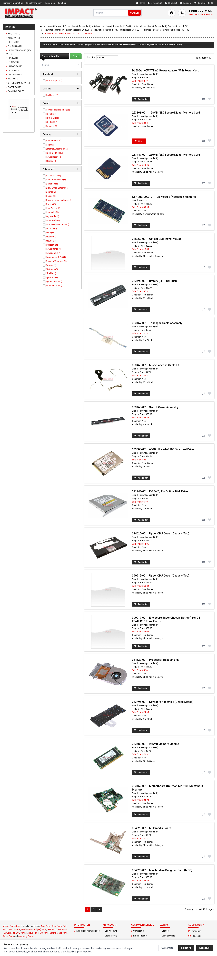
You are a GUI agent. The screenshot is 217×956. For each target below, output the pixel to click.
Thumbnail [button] (48, 74)
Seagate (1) (51, 126)
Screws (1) (51, 265)
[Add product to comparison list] (203, 99)
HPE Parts (12, 58)
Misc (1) (50, 232)
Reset (76, 56)
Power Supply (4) (53, 157)
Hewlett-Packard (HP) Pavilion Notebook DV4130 (166, 30)
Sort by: (91, 57)
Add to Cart (142, 99)
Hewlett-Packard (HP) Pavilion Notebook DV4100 (116, 30)
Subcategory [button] (49, 169)
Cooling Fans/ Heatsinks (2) (59, 200)
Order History (110, 936)
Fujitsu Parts (14, 46)
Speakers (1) (52, 277)
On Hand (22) (52, 95)
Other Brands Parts (18, 83)
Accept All (204, 947)
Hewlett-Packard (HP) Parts (18, 52)
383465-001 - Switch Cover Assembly (155, 407)
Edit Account (110, 931)
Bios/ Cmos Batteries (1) (58, 188)
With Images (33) (54, 80)
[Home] (20, 12)
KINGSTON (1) (52, 118)
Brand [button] (45, 103)
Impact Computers (11, 926)
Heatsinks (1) (52, 212)
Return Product (140, 936)
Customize (167, 947)
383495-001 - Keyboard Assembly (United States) (162, 701)
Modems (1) (51, 237)
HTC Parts (12, 62)
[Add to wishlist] (210, 99)
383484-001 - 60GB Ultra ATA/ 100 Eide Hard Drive (163, 449)
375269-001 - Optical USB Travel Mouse (156, 238)
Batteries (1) (52, 184)
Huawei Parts (14, 66)
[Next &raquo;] (99, 909)
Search (134, 13)
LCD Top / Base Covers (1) (58, 224)
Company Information (13, 3)
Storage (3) (51, 161)
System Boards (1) (55, 281)
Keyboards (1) (52, 216)
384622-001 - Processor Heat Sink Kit (155, 659)
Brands (165, 931)
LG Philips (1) (52, 122)
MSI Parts (12, 79)
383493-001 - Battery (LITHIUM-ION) (154, 281)
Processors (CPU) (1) (56, 257)
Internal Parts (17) (54, 153)
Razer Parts (14, 87)
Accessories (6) (53, 141)
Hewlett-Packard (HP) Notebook (86, 26)
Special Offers (168, 936)
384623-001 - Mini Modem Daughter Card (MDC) (162, 870)
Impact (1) (51, 114)
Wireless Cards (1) (55, 285)
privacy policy (84, 951)
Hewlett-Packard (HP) (56, 26)
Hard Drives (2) (53, 208)
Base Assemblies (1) (56, 180)
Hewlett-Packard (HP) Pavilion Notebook (124, 26)
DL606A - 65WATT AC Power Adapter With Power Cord (165, 70)
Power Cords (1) (53, 249)
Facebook (202, 935)
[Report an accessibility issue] (171, 13)
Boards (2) (51, 192)
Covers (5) (51, 204)
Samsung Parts (15, 91)
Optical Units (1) (53, 245)
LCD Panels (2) (53, 220)
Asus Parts (13, 38)
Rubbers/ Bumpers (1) (56, 261)
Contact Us (50, 3)
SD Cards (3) (52, 269)
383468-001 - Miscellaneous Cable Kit (155, 365)
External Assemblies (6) (57, 149)
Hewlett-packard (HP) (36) (58, 110)
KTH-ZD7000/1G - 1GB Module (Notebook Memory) (164, 196)
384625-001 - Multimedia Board (151, 828)
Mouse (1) (51, 241)
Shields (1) (51, 273)
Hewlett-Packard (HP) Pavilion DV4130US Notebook (68, 33)
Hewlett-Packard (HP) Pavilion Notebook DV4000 (67, 30)
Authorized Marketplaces (88, 931)
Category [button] (47, 134)
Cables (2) (51, 196)
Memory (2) (51, 228)
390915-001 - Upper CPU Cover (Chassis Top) (160, 575)
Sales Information (34, 3)
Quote (140, 141)
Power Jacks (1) (53, 253)
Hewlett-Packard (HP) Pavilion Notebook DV (167, 26)
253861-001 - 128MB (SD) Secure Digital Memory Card (166, 112)
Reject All (186, 947)
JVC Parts (12, 70)
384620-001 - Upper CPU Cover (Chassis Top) (160, 533)
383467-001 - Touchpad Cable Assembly (157, 323)
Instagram (202, 931)
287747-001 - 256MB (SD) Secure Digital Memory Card (166, 154)
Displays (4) (51, 145)
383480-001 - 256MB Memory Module (155, 744)
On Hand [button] (47, 89)
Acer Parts (13, 34)
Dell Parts (13, 42)
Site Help (62, 3)
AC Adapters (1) (53, 175)
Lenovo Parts (15, 74)
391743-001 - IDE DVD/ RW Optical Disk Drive (160, 491)
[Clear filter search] (78, 65)
